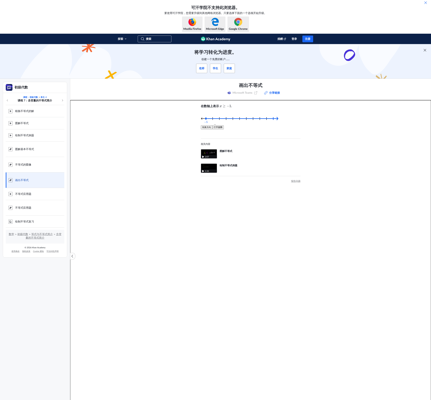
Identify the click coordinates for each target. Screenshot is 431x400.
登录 (294, 39)
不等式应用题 (23, 194)
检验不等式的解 (24, 111)
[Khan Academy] (215, 39)
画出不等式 (22, 180)
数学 (11, 234)
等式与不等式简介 (42, 234)
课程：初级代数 (30, 97)
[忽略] (425, 2)
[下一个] (62, 100)
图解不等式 (22, 123)
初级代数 (22, 234)
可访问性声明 (52, 251)
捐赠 (280, 39)
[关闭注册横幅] (425, 50)
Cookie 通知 (38, 251)
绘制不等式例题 (24, 135)
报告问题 (296, 181)
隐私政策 (26, 251)
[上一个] (7, 100)
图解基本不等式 (24, 149)
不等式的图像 (23, 164)
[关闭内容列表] (72, 256)
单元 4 (44, 97)
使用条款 (15, 251)
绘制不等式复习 (24, 221)
